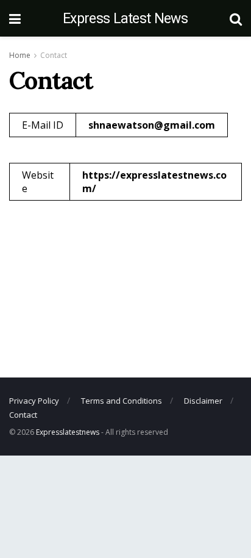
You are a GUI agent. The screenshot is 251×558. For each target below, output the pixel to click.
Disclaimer (203, 400)
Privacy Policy (34, 400)
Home (19, 55)
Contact (53, 55)
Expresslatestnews (67, 432)
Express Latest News (125, 19)
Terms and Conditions (121, 400)
